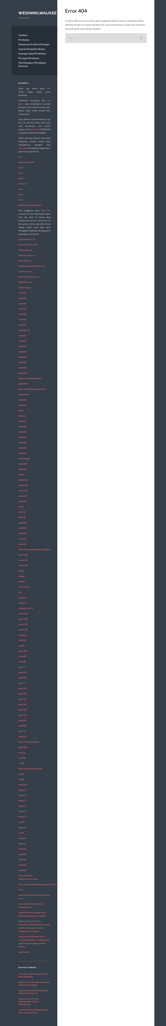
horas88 (22, 843)
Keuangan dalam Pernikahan (32, 53)
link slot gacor (24, 458)
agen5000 (22, 383)
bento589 (22, 672)
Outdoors (23, 35)
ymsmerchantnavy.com (28, 244)
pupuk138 (22, 373)
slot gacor (22, 183)
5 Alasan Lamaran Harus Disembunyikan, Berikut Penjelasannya (28, 1001)
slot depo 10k (24, 330)
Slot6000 (22, 357)
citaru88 (22, 656)
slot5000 (22, 309)
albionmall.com (24, 260)
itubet (21, 474)
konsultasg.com (25, 271)
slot (48, 88)
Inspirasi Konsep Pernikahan (31, 49)
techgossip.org (24, 287)
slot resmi (36, 129)
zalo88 (21, 774)
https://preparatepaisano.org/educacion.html (37, 884)
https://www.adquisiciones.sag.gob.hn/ (34, 549)
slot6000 (22, 720)
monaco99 (22, 464)
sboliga (21, 571)
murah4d (22, 293)
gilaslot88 (22, 523)
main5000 (22, 784)
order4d (21, 416)
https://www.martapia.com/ (30, 378)
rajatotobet (23, 480)
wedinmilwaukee (37, 13)
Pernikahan (23, 39)
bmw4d (21, 581)
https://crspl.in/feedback (28, 742)
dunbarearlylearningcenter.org (31, 266)
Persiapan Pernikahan (28, 58)
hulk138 (22, 512)
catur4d (21, 753)
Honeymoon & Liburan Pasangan (33, 44)
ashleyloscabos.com (26, 255)
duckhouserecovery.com (28, 277)
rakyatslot (22, 533)
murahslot (22, 405)
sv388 (21, 646)
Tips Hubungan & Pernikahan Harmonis (32, 64)
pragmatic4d (23, 394)
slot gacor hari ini (25, 608)
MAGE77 (22, 790)
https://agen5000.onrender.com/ (32, 389)
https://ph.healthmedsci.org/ (30, 768)
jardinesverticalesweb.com (29, 205)
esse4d (21, 667)
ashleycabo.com (25, 250)
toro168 (22, 731)
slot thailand (23, 587)
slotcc (20, 167)
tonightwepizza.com (26, 239)
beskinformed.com (26, 162)
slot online (22, 148)
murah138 (22, 555)
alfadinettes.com (25, 282)
